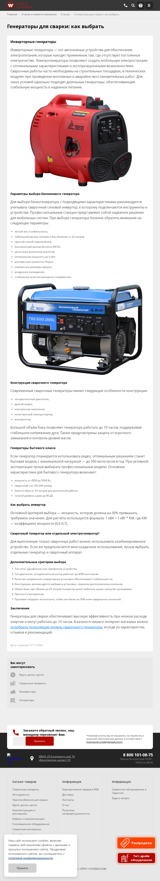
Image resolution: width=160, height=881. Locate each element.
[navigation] (149, 5)
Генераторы (26, 700)
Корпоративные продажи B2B (80, 789)
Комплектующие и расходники (23, 812)
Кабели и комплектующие (28, 819)
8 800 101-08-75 (138, 755)
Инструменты (20, 794)
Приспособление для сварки (30, 800)
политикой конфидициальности (104, 741)
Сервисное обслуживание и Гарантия (129, 791)
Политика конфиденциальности (76, 812)
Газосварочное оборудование (30, 824)
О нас (65, 805)
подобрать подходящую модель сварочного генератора (56, 627)
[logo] (16, 758)
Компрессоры (27, 691)
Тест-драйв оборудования (141, 858)
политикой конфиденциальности (30, 858)
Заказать (39, 741)
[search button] (133, 5)
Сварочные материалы (26, 829)
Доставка (68, 794)
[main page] (19, 5)
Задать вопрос (121, 798)
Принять (22, 868)
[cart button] (140, 5)
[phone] (125, 5)
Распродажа (141, 843)
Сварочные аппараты (32, 683)
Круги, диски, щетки (31, 674)
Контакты (68, 800)
